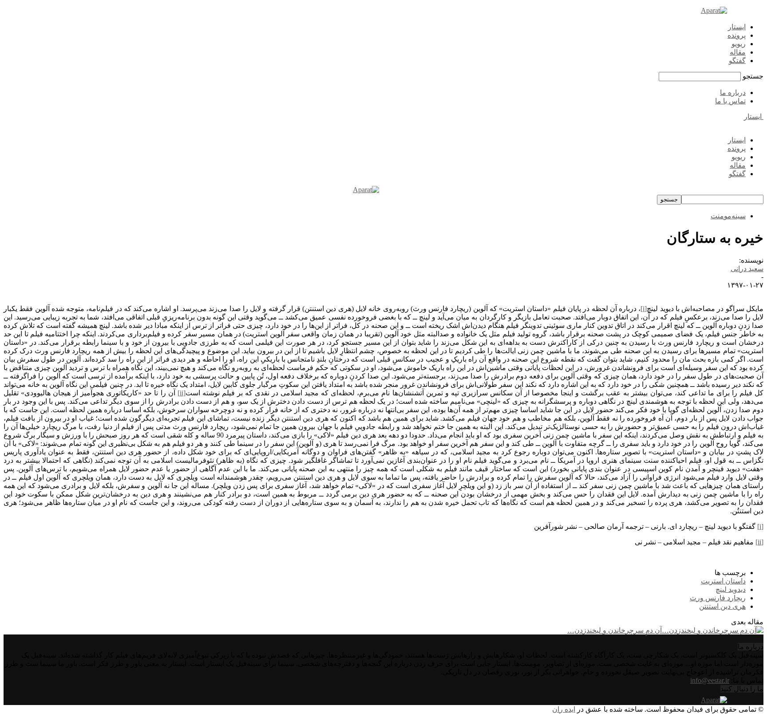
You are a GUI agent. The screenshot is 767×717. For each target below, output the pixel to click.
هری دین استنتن (722, 606)
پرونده (736, 35)
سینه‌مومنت (728, 216)
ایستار (737, 27)
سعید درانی (747, 268)
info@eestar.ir (709, 680)
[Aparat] (714, 10)
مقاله (738, 52)
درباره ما (733, 92)
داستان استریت (723, 581)
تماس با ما (730, 101)
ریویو (738, 43)
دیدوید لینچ (731, 589)
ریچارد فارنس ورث (718, 598)
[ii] (182, 393)
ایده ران (563, 709)
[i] (643, 308)
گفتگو (737, 60)
